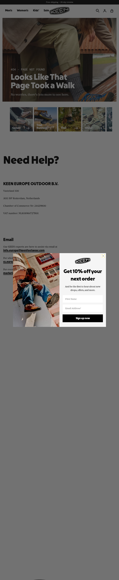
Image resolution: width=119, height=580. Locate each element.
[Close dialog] (103, 255)
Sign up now (83, 318)
